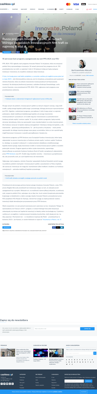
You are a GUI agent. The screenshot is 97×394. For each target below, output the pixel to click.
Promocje (4, 345)
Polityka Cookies (55, 385)
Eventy (61, 9)
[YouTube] (7, 384)
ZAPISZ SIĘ (87, 328)
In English (69, 9)
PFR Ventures (10, 154)
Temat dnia (22, 377)
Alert (37, 380)
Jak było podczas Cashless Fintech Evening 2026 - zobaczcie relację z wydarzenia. (56, 361)
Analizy (21, 385)
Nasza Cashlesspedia (40, 377)
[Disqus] (33, 253)
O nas (77, 9)
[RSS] (13, 384)
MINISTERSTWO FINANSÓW (21, 230)
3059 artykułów (90, 75)
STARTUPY (44, 230)
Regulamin (54, 382)
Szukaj (37, 382)
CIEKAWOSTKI (7, 52)
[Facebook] (2, 384)
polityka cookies (57, 392)
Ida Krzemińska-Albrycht (12, 33)
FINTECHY (7, 230)
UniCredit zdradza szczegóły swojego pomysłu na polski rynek (26, 178)
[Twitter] (4, 384)
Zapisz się (88, 381)
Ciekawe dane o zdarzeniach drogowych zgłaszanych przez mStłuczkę (28, 99)
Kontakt (53, 387)
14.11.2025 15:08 (9, 34)
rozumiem (83, 392)
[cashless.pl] (7, 4)
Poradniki (41, 9)
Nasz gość (24, 9)
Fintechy (32, 9)
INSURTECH (12, 230)
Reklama (54, 380)
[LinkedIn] (10, 384)
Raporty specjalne (40, 385)
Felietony (15, 9)
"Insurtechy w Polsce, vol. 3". (52, 219)
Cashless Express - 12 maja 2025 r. (39, 360)
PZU (28, 230)
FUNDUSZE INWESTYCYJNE (35, 230)
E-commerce (50, 9)
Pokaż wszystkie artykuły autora (82, 123)
